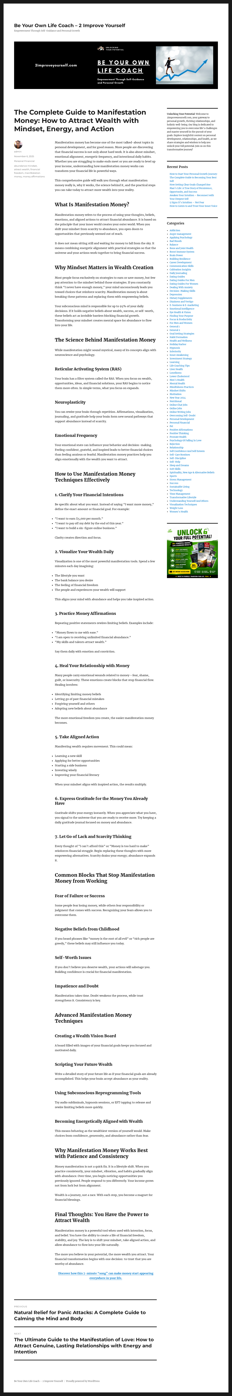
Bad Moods (176, 241)
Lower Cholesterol (179, 376)
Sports (173, 476)
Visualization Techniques (183, 504)
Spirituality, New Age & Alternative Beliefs (192, 472)
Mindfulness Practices (182, 387)
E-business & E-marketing (184, 305)
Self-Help (175, 461)
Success (174, 483)
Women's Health (179, 511)
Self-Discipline (178, 458)
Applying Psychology (181, 237)
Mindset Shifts (178, 390)
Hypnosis (175, 347)
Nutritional (176, 401)
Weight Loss (176, 508)
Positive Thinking (179, 433)
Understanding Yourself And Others (189, 501)
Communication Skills (182, 266)
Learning (175, 362)
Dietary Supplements (181, 298)
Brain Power (176, 255)
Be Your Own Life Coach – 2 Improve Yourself (69, 25)
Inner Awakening (179, 355)
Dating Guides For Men (182, 280)
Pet (171, 426)
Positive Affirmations (181, 429)
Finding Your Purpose (181, 315)
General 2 (175, 330)
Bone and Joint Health (181, 248)
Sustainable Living (180, 486)
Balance (174, 244)
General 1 (175, 326)
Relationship (176, 447)
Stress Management (180, 479)
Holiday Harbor (178, 344)
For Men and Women (181, 323)
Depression (176, 294)
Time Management (180, 493)
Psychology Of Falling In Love (185, 440)
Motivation (176, 394)
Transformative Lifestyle (183, 497)
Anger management (180, 234)
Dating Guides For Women (184, 283)
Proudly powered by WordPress (83, 1381)
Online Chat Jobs (179, 404)
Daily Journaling (178, 273)
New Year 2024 (178, 397)
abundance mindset (25, 165)
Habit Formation (179, 337)
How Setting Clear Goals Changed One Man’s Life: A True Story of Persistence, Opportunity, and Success (191, 188)
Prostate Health (178, 436)
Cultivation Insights (180, 269)
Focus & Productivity (181, 319)
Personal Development (182, 419)
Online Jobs (176, 408)
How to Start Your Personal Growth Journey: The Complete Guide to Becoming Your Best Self (193, 178)
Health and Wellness (181, 340)
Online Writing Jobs (180, 412)
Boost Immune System (182, 251)
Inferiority (175, 351)
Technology (176, 490)
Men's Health (177, 380)
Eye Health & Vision (180, 312)
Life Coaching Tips (180, 365)
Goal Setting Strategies (182, 333)
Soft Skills (175, 469)
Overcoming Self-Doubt (182, 415)
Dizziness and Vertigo (181, 301)
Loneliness (176, 372)
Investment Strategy (181, 358)
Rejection (175, 444)
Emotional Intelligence (182, 308)
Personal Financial (24, 161)
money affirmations (34, 176)
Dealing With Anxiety (181, 287)
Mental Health (177, 383)
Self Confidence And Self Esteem (187, 451)
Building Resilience (180, 259)
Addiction (175, 230)
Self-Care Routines (180, 454)
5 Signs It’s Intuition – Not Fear (187, 202)
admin (18, 151)
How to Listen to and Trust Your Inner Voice (193, 206)
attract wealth (21, 169)
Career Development (181, 262)
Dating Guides (177, 276)
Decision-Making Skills (182, 291)
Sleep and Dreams (179, 465)
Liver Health (176, 369)
